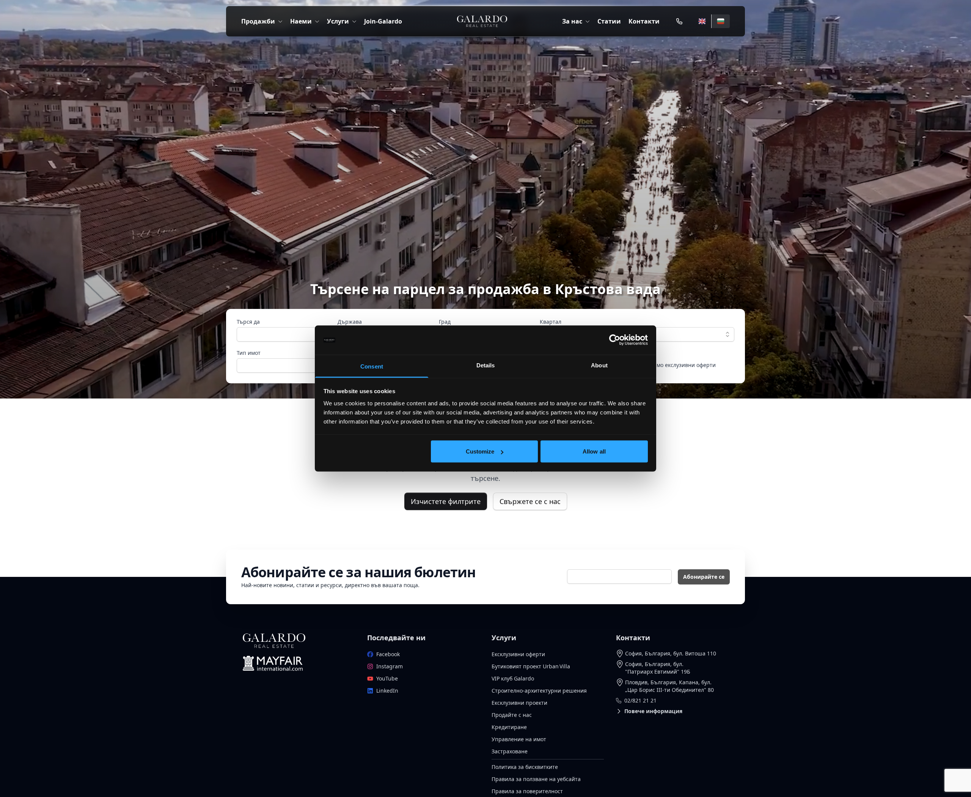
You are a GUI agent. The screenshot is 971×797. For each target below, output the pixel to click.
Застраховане (510, 751)
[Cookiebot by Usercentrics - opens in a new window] (614, 340)
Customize (480, 451)
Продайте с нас (512, 714)
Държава (350, 321)
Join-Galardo (383, 21)
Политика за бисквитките (525, 766)
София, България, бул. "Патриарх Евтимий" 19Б (657, 667)
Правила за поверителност (527, 791)
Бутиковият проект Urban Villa (531, 666)
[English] (702, 21)
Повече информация (653, 711)
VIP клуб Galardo (513, 678)
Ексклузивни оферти (518, 654)
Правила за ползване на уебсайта (536, 779)
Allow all (594, 451)
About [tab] (599, 365)
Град (445, 321)
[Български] (720, 21)
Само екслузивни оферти (683, 365)
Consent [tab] (371, 366)
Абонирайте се (703, 576)
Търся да (248, 321)
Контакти (644, 21)
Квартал (550, 321)
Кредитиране (509, 727)
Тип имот (249, 352)
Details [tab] (485, 365)
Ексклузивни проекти (519, 702)
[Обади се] (679, 21)
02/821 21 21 (640, 700)
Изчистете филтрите (446, 501)
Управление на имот (519, 739)
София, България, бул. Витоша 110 (670, 653)
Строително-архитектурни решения (539, 690)
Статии (609, 21)
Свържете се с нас (530, 501)
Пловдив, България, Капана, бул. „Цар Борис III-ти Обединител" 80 (669, 686)
